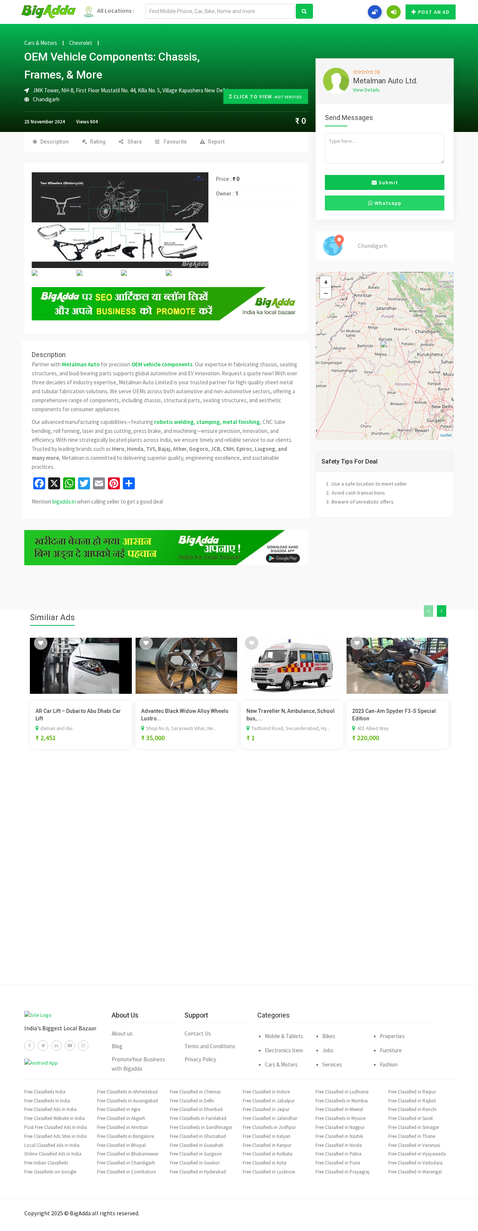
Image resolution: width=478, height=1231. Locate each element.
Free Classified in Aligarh (121, 1118)
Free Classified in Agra (118, 1109)
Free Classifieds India (44, 1092)
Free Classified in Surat (410, 1118)
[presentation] (428, 611)
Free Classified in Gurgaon (196, 1154)
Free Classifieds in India (47, 1101)
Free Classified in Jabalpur (269, 1101)
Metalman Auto (81, 364)
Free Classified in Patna (338, 1154)
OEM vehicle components (162, 364)
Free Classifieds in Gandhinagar (201, 1127)
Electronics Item (284, 1050)
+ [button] (326, 282)
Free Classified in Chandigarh (126, 1163)
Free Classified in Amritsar (122, 1127)
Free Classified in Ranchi (412, 1109)
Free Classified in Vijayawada (417, 1154)
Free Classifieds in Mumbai (342, 1101)
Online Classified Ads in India (52, 1154)
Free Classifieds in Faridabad (198, 1118)
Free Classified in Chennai (195, 1092)
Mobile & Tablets (284, 1036)
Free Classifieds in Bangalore (125, 1136)
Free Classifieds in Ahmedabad (127, 1092)
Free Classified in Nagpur (340, 1127)
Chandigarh (46, 99)
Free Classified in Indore (266, 1092)
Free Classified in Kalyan (267, 1136)
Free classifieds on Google (50, 1172)
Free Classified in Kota (264, 1163)
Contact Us (197, 1033)
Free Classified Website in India (54, 1118)
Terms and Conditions (209, 1046)
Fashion (389, 1064)
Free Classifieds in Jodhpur (269, 1127)
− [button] (326, 293)
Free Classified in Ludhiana (342, 1092)
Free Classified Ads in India (50, 1109)
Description (54, 142)
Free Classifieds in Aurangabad (127, 1101)
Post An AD (434, 12)
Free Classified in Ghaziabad (198, 1136)
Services (332, 1064)
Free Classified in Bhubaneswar (127, 1154)
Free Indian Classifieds (46, 1163)
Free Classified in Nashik (339, 1136)
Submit (387, 182)
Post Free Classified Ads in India (55, 1127)
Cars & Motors (40, 43)
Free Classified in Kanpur (267, 1145)
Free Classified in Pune (338, 1163)
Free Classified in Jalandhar (270, 1118)
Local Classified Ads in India (52, 1145)
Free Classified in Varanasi (414, 1145)
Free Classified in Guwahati (196, 1145)
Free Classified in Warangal (415, 1172)
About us (122, 1033)
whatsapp (387, 203)
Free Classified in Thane (411, 1136)
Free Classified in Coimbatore (126, 1172)
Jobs (327, 1050)
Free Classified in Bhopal (121, 1145)
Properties (392, 1036)
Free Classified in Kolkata (267, 1154)
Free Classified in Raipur (412, 1092)
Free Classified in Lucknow (269, 1172)
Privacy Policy (200, 1059)
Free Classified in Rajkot (412, 1101)
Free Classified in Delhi (192, 1101)
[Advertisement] (239, 877)
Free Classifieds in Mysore (341, 1118)
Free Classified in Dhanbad (196, 1109)
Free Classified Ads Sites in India (55, 1136)
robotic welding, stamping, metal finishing (207, 421)
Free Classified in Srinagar (413, 1127)
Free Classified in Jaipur (266, 1109)
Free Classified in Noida (339, 1145)
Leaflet (446, 435)
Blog (117, 1046)
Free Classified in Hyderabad (198, 1172)
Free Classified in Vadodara (415, 1163)
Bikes (328, 1036)
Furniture (391, 1050)
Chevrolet (80, 43)
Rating (98, 142)
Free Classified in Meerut (339, 1109)
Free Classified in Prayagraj (342, 1172)
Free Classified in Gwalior (195, 1163)
